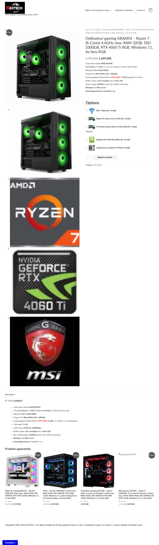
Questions (141, 10)
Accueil (88, 30)
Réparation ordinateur (124, 10)
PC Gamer (96, 30)
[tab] (10, 394)
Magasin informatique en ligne (97, 10)
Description (10, 395)
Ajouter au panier (105, 157)
